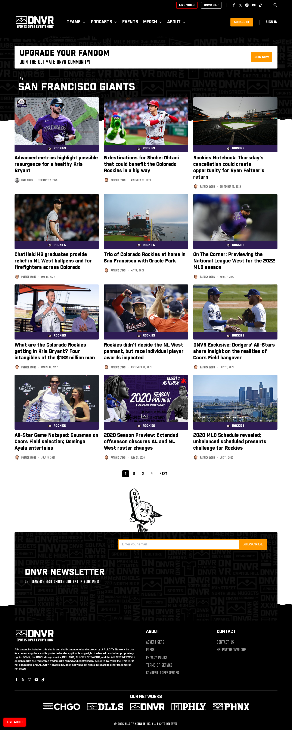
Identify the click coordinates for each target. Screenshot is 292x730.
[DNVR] (147, 706)
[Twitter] (240, 5)
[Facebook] (234, 5)
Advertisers (155, 642)
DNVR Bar (211, 5)
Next (163, 474)
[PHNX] (231, 706)
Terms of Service (159, 665)
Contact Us (225, 642)
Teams (74, 22)
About (174, 22)
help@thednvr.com (231, 650)
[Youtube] (254, 5)
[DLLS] (105, 706)
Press (150, 650)
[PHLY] (188, 706)
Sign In (271, 22)
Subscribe (242, 22)
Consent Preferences (162, 673)
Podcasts (101, 22)
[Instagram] (247, 5)
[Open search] (275, 5)
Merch (150, 22)
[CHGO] (61, 706)
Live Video (187, 5)
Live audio (14, 722)
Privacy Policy (157, 657)
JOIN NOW (261, 57)
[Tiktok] (260, 5)
